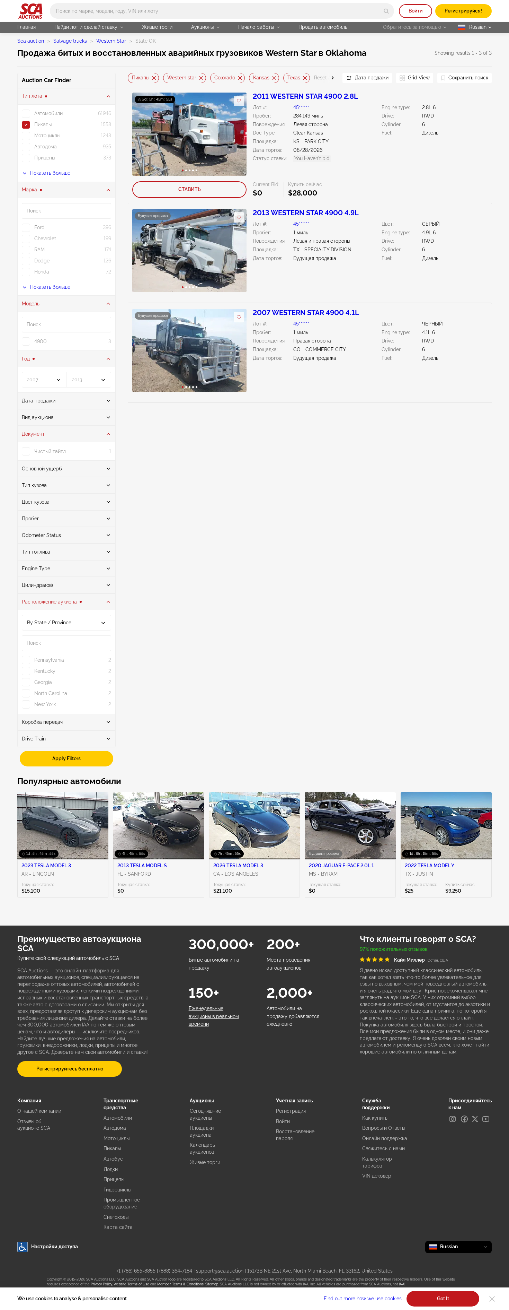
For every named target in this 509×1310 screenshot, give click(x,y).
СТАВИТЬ (189, 189)
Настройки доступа (54, 1246)
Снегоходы (116, 1217)
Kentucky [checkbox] (44, 671)
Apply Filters (66, 758)
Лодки (111, 1169)
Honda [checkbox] (41, 272)
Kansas (261, 77)
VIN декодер (376, 1176)
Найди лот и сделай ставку (85, 27)
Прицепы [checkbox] (44, 158)
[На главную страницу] (30, 11)
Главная (26, 27)
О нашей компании (39, 1111)
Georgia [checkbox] (43, 682)
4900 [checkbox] (40, 341)
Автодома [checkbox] (45, 146)
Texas (293, 77)
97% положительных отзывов (394, 949)
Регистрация (291, 1111)
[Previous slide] (133, 77)
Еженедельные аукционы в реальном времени (214, 1016)
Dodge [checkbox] (42, 260)
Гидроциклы (117, 1189)
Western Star (111, 41)
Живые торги (157, 27)
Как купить (374, 1118)
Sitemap (211, 1284)
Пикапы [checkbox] (43, 124)
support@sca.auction (219, 1271)
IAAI (402, 1284)
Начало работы (256, 27)
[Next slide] (328, 77)
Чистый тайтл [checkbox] (50, 451)
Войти (415, 11)
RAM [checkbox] (39, 249)
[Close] (492, 1299)
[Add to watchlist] (239, 101)
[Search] (386, 11)
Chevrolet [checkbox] (45, 238)
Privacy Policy (101, 1284)
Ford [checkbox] (39, 227)
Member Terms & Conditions (180, 1284)
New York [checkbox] (45, 704)
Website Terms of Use (131, 1284)
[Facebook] (464, 1119)
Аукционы (202, 27)
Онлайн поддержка (384, 1138)
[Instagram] (452, 1119)
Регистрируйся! (463, 11)
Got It (443, 1298)
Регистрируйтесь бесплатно (69, 1069)
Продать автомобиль (322, 27)
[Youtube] (486, 1119)
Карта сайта (118, 1227)
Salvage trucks (70, 41)
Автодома (115, 1128)
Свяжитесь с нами (383, 1148)
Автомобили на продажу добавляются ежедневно (293, 1016)
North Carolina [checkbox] (50, 693)
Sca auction (30, 41)
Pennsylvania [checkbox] (49, 660)
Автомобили (118, 1118)
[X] (475, 1119)
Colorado (224, 77)
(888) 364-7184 (175, 1271)
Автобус (113, 1159)
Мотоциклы (117, 1138)
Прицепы (114, 1179)
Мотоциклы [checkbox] (47, 135)
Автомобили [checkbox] (48, 113)
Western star (181, 77)
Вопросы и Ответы (383, 1128)
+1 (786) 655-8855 (135, 1271)
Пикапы (140, 77)
